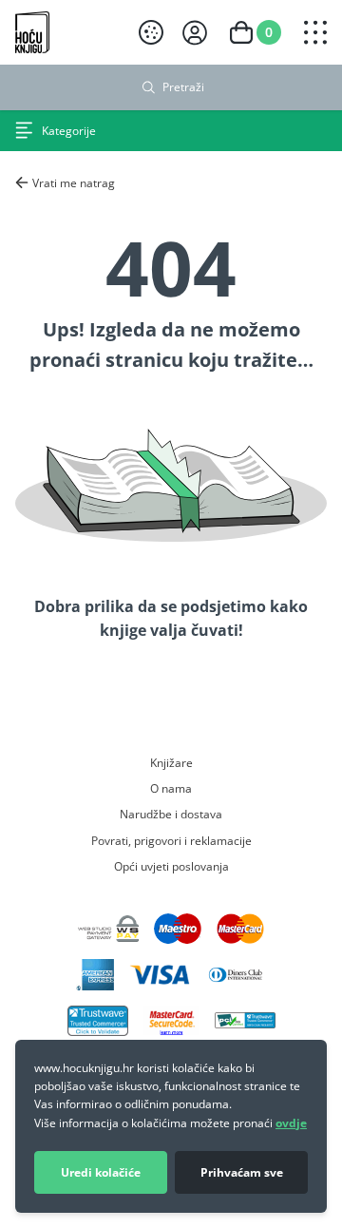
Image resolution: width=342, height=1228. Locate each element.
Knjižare (171, 762)
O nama (171, 788)
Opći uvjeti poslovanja (171, 865)
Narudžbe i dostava (171, 813)
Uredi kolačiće (101, 1172)
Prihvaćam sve (241, 1172)
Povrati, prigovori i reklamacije (171, 840)
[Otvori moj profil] (195, 32)
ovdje (291, 1123)
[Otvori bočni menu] (315, 32)
